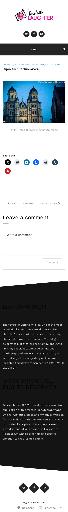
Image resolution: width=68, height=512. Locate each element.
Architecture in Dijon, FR (34, 65)
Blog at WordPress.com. (34, 502)
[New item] (26, 34)
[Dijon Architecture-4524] (34, 101)
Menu (34, 49)
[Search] (64, 49)
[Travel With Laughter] (4, 49)
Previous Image (22, 203)
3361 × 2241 (55, 65)
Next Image (48, 203)
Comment (52, 262)
